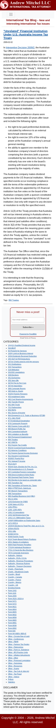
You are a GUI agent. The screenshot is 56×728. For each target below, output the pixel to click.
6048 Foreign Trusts (16, 537)
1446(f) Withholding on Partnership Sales (24, 521)
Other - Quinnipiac (15, 663)
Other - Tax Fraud (15, 674)
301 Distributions (14, 364)
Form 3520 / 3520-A (16, 599)
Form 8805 (12, 612)
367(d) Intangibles (15, 386)
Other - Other (13, 658)
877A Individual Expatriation (19, 421)
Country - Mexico (14, 582)
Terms (26, 338)
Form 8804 (12, 609)
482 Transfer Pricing (16, 402)
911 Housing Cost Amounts (18, 456)
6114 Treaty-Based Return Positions (22, 539)
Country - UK (13, 585)
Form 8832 (12, 615)
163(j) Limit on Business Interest (20, 353)
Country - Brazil (14, 574)
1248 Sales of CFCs (16, 504)
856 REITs (12, 410)
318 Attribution (13, 370)
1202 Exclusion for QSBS (18, 502)
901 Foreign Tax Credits (17, 445)
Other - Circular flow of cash (19, 636)
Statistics (11, 682)
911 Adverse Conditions (17, 450)
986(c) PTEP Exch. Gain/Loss (19, 488)
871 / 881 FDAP (14, 418)
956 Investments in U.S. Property (20, 469)
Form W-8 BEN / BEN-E (17, 634)
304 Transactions (15, 367)
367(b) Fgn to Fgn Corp (17, 383)
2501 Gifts (12, 531)
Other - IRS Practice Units (18, 652)
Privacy (33, 338)
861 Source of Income (16, 413)
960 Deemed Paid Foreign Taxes (21, 477)
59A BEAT (12, 348)
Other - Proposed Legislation (19, 661)
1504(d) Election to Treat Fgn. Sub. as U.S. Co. (26, 526)
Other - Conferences (16, 639)
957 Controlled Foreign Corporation (22, 472)
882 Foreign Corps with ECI (19, 426)
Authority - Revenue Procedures (20, 561)
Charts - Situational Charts (18, 572)
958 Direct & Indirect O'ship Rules (21, 475)
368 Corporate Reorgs (17, 389)
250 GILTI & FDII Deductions (19, 359)
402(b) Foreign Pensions (17, 394)
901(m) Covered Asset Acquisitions (21, 448)
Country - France (14, 580)
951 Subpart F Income (16, 461)
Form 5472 (12, 604)
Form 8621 (12, 607)
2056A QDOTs (13, 529)
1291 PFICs (12, 507)
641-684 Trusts (14, 405)
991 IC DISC (13, 499)
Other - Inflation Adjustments (19, 655)
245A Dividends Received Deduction (22, 356)
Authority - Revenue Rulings (19, 564)
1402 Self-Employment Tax (18, 515)
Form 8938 (12, 626)
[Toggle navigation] (11, 14)
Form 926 (12, 631)
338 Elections (13, 375)
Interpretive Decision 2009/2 (20, 47)
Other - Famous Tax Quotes (18, 644)
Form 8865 (12, 620)
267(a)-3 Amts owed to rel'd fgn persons (23, 362)
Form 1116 (12, 593)
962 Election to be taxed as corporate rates (24, 480)
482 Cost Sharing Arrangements (20, 399)
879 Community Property (17, 424)
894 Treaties (14, 300)
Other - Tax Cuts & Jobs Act (18, 671)
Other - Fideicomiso (15, 647)
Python (10, 679)
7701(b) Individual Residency (19, 547)
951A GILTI (12, 464)
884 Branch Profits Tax (17, 429)
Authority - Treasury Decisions (19, 566)
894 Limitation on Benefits (18, 434)
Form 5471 (12, 601)
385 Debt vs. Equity (15, 391)
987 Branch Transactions (18, 491)
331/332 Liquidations (16, 372)
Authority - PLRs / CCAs (17, 558)
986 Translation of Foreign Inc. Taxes (22, 486)
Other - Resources (15, 666)
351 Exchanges (14, 378)
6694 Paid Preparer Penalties (19, 545)
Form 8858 (12, 617)
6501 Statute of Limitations (18, 542)
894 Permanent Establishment (20, 437)
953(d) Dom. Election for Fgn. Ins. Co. (22, 467)
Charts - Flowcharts (15, 569)
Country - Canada (15, 577)
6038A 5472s (13, 534)
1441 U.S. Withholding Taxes (19, 518)
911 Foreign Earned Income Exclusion (23, 453)
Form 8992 (12, 628)
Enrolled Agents (14, 588)
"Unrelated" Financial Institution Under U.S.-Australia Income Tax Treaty (25, 34)
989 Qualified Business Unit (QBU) (21, 496)
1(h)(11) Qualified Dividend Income (21, 345)
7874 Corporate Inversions (18, 553)
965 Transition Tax (15, 483)
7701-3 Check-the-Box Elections (20, 550)
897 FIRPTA (12, 442)
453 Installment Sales (16, 397)
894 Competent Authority (17, 432)
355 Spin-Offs (13, 381)
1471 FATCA (13, 523)
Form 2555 (12, 596)
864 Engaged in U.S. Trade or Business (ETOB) (26, 415)
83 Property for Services (17, 351)
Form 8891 (12, 623)
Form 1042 (12, 591)
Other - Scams (13, 669)
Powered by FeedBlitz (28, 334)
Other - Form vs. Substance (18, 650)
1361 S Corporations (16, 512)
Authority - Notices (15, 555)
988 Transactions (15, 494)
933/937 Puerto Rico (16, 459)
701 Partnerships (14, 407)
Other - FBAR (13, 642)
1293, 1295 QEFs (15, 510)
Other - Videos (13, 677)
